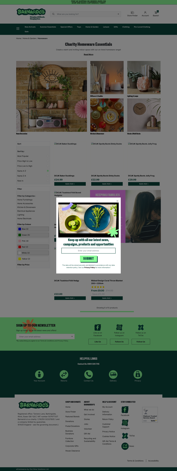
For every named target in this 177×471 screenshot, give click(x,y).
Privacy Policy (89, 267)
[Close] (117, 201)
